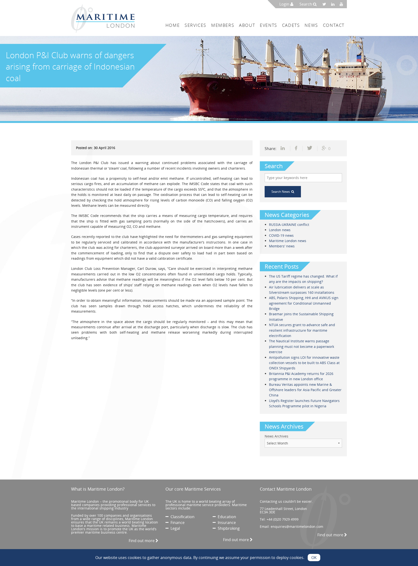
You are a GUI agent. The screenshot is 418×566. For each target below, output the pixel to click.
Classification (181, 516)
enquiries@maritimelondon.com (297, 526)
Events (268, 25)
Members (222, 25)
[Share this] (283, 148)
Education (226, 516)
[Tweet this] (310, 148)
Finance (177, 522)
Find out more (142, 540)
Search (306, 4)
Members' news (282, 246)
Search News (281, 191)
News (311, 25)
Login (284, 4)
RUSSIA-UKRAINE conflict (289, 224)
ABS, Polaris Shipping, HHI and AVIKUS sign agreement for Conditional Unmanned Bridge (303, 303)
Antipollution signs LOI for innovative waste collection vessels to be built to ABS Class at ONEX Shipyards (304, 363)
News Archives (276, 436)
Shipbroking (228, 528)
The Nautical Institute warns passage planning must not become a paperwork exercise (301, 346)
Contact (333, 25)
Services (195, 25)
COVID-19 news (281, 235)
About (247, 25)
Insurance (226, 522)
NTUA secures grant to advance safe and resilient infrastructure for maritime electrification (302, 330)
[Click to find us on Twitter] (325, 4)
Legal (174, 528)
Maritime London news (287, 240)
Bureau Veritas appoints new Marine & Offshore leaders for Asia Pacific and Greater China (305, 390)
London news (280, 230)
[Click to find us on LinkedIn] (334, 4)
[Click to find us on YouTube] (342, 4)
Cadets (291, 25)
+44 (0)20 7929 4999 (283, 519)
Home (172, 25)
